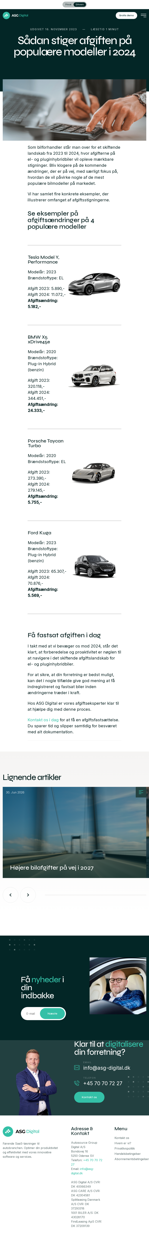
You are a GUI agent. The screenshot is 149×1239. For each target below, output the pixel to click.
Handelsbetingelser (127, 1154)
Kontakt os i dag (43, 719)
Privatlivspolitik (124, 1148)
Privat (68, 4)
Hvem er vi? (122, 1143)
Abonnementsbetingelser (131, 1159)
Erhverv (80, 4)
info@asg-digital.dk (106, 1068)
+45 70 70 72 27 (102, 1083)
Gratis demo (126, 15)
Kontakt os (89, 1097)
